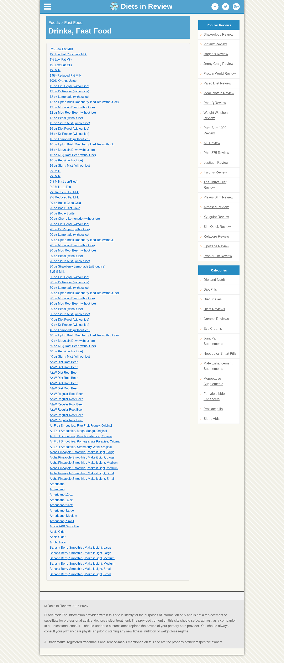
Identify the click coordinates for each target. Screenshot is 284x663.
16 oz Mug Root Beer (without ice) (73, 155)
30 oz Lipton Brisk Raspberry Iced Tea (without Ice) (84, 293)
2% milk (55, 171)
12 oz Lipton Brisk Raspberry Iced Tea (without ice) (84, 102)
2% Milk (55, 176)
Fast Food (73, 22)
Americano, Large (62, 510)
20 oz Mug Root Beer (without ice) (73, 250)
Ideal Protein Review (219, 93)
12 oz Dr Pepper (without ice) (69, 91)
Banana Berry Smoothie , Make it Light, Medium (82, 558)
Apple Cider (57, 531)
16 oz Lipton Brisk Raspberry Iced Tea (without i (82, 144)
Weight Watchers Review (216, 115)
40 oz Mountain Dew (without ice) (72, 340)
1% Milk (55, 70)
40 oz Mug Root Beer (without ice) (73, 346)
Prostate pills (213, 409)
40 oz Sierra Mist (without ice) (70, 356)
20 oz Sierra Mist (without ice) (70, 261)
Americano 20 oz (61, 505)
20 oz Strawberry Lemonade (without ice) (77, 266)
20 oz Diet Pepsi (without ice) (69, 224)
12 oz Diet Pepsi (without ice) (69, 86)
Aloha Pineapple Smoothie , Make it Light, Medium (84, 462)
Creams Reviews (216, 319)
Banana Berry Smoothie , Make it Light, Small (80, 568)
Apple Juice (57, 542)
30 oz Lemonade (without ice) (70, 287)
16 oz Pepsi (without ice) (66, 160)
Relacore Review (216, 236)
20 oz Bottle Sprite (62, 213)
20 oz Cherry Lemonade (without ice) (75, 218)
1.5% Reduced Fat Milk (65, 75)
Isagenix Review (216, 54)
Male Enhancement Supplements (218, 366)
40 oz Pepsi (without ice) (66, 351)
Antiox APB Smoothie (64, 526)
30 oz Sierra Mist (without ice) (70, 314)
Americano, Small (62, 521)
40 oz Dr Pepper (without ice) (69, 324)
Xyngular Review (216, 217)
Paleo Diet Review (217, 83)
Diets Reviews (214, 309)
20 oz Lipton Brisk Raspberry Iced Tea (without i (82, 240)
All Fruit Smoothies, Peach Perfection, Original (81, 436)
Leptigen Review (216, 162)
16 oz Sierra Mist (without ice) (70, 165)
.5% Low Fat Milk (61, 49)
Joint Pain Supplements (213, 341)
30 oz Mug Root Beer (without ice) (73, 303)
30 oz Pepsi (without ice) (66, 309)
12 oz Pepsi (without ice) (66, 118)
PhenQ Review (215, 103)
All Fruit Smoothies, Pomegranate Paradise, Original (85, 441)
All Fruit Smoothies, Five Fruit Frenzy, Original (81, 425)
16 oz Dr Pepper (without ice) (69, 133)
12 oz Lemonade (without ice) (70, 96)
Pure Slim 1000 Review (215, 130)
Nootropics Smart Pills (220, 353)
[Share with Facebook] (215, 6)
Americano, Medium (63, 515)
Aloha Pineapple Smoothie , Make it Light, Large (82, 452)
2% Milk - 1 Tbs (60, 186)
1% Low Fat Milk (61, 59)
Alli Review (212, 143)
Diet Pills (210, 289)
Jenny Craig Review (218, 64)
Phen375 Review (216, 153)
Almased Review (216, 207)
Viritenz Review (215, 44)
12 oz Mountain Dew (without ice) (72, 107)
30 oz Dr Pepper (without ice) (69, 282)
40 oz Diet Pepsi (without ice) (69, 319)
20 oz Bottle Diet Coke (65, 208)
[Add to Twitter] (225, 6)
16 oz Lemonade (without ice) (70, 139)
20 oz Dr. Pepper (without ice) (70, 229)
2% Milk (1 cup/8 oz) (64, 181)
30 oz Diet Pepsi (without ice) (69, 277)
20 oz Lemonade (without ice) (70, 234)
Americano (57, 484)
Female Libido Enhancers (214, 396)
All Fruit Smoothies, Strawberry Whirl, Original (81, 447)
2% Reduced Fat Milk (64, 192)
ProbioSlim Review (218, 256)
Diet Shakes (213, 299)
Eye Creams (213, 328)
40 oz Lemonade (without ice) (70, 330)
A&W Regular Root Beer (66, 393)
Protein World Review (220, 73)
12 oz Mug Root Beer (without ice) (73, 112)
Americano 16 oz (61, 500)
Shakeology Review (218, 34)
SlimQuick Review (217, 226)
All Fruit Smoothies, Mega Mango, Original (78, 430)
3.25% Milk (57, 271)
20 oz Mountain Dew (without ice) (72, 245)
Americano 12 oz (61, 494)
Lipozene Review (216, 246)
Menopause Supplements (213, 381)
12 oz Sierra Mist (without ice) (70, 123)
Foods (54, 22)
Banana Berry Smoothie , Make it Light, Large (80, 547)
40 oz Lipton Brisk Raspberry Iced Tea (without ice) (84, 335)
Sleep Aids (212, 418)
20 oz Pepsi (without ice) (66, 256)
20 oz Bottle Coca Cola (65, 202)
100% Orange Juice (63, 80)
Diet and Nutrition (216, 279)
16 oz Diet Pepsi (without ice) (69, 128)
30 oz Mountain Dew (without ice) (72, 298)
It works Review (215, 172)
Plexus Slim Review (218, 197)
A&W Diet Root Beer (64, 362)
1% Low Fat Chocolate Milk (68, 54)
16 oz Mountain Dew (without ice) (72, 149)
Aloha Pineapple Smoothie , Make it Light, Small (82, 473)
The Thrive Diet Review (215, 184)
